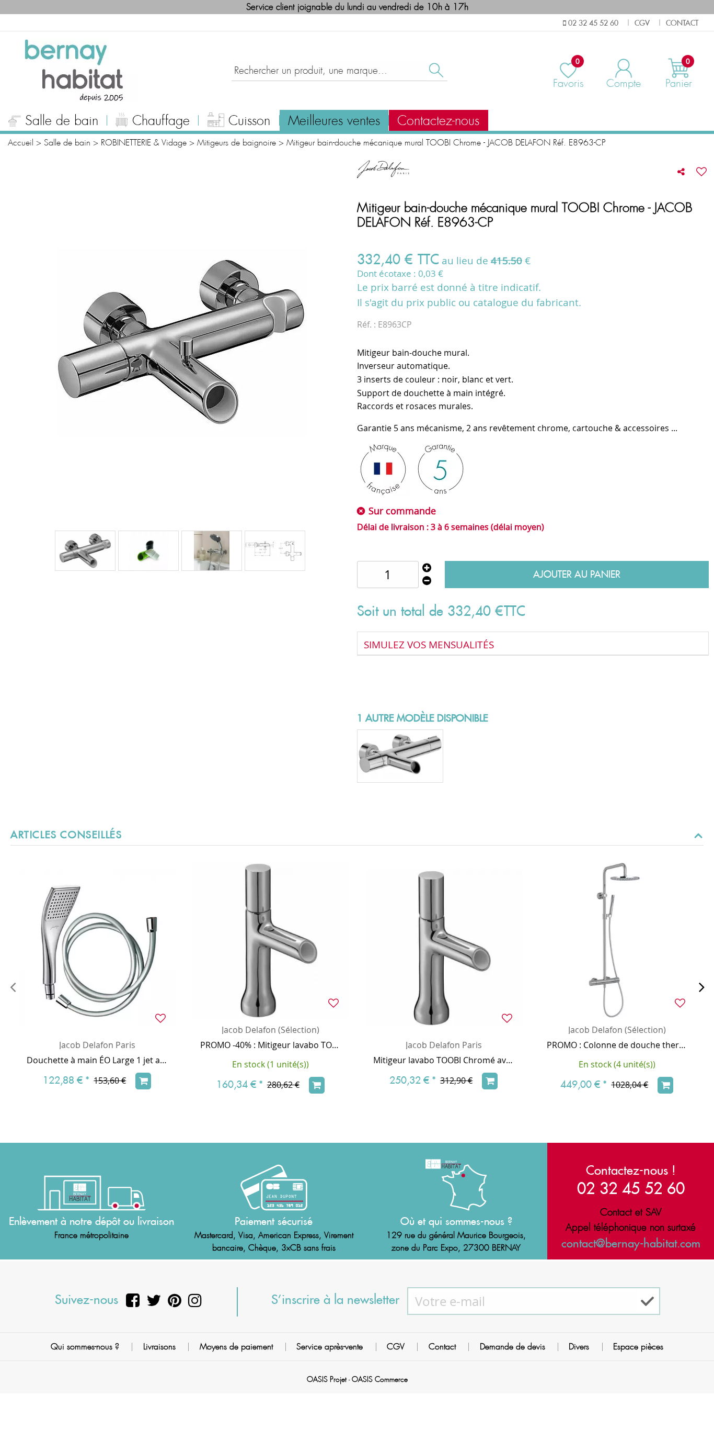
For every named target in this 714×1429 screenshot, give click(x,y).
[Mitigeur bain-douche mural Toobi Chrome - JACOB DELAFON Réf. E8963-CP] (85, 550)
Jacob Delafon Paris (97, 1045)
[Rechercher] (435, 70)
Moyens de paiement (236, 1346)
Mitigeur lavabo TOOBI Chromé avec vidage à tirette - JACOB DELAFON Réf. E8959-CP (443, 1060)
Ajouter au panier (576, 574)
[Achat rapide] (143, 1081)
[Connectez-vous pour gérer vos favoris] (701, 171)
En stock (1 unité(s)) (270, 1064)
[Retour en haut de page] (693, 1397)
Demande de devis (512, 1346)
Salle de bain (61, 120)
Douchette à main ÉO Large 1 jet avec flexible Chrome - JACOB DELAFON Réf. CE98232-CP (97, 1060)
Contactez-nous (438, 120)
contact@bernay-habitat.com (630, 1243)
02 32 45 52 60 (631, 1188)
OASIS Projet (327, 1379)
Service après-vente (329, 1346)
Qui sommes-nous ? (85, 1346)
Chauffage (161, 120)
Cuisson (249, 120)
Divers (579, 1346)
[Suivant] (701, 986)
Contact (442, 1346)
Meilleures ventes (334, 120)
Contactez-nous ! (631, 1170)
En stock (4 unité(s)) (617, 1064)
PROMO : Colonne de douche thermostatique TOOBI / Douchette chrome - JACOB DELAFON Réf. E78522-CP (617, 1045)
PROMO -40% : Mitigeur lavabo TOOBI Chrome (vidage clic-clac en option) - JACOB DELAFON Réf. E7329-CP (270, 1045)
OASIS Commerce (380, 1379)
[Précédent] (12, 986)
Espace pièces (638, 1346)
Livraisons (159, 1346)
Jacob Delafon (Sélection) (270, 1030)
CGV (396, 1346)
